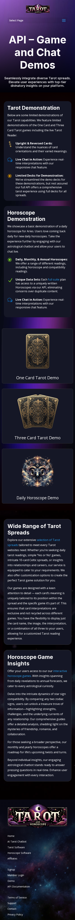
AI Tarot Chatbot (17, 841)
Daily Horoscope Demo (38, 498)
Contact (12, 908)
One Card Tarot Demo (37, 377)
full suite (53, 279)
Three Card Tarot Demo (37, 437)
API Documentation (19, 886)
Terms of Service (17, 897)
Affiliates (12, 858)
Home (11, 836)
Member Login (16, 875)
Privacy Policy (15, 914)
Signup (11, 869)
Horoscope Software (19, 853)
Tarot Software (16, 847)
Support (12, 903)
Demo (11, 881)
